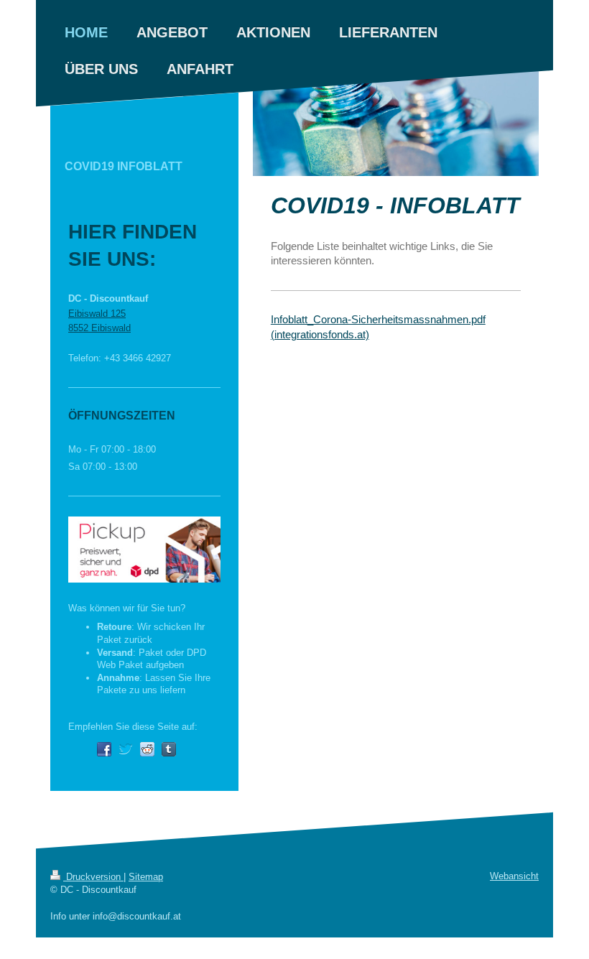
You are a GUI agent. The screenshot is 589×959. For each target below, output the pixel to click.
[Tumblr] (169, 749)
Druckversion (93, 876)
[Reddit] (147, 749)
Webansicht (514, 876)
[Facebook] (104, 749)
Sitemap (146, 876)
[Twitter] (126, 749)
